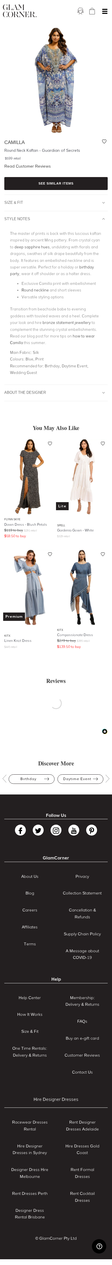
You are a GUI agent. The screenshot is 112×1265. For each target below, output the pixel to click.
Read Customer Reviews (27, 166)
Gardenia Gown (75, 530)
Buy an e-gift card (82, 1038)
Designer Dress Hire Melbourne (29, 1173)
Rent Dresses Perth (30, 1193)
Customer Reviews (82, 1055)
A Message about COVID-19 (82, 954)
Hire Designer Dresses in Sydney (30, 1149)
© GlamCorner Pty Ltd (56, 1238)
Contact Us (82, 1072)
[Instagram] (56, 830)
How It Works (30, 1014)
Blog (30, 893)
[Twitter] (38, 830)
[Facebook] (20, 830)
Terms (30, 944)
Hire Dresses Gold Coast (82, 1149)
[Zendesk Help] (99, 1246)
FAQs (82, 1021)
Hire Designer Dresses (56, 1099)
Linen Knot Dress (18, 640)
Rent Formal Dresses (82, 1173)
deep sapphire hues (32, 247)
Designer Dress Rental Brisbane (30, 1214)
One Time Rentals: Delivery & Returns (29, 1052)
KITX (7, 635)
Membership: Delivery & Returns (82, 1001)
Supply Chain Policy (82, 933)
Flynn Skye (12, 519)
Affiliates (30, 927)
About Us (29, 876)
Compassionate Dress (75, 635)
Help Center (30, 997)
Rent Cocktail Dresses (82, 1197)
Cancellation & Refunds (82, 913)
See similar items (56, 183)
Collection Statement (82, 893)
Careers (29, 910)
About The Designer (25, 392)
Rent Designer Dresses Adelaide (82, 1126)
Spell (61, 525)
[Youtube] (73, 830)
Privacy (82, 876)
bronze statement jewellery (67, 322)
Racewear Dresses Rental (30, 1126)
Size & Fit (13, 202)
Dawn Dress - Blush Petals (25, 524)
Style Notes (17, 218)
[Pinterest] (91, 830)
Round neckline (35, 290)
